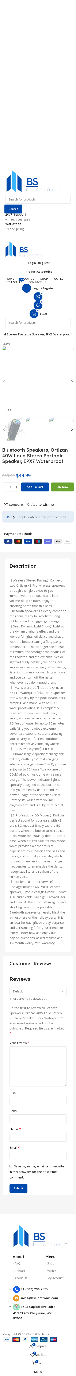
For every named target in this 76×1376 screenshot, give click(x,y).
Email (15, 1147)
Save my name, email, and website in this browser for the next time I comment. (37, 1171)
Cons (13, 1111)
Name (15, 1129)
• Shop (49, 1263)
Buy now (62, 487)
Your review (20, 1042)
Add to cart (35, 487)
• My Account (54, 1278)
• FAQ (16, 1263)
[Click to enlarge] (9, 410)
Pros (13, 1092)
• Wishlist (51, 1271)
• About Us (20, 1278)
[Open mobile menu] (38, 235)
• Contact (19, 1271)
